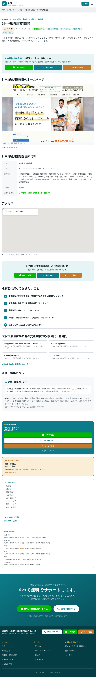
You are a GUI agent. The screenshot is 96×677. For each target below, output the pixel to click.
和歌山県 (38, 548)
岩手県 (17, 565)
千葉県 (23, 559)
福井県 (22, 554)
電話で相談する (68, 609)
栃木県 (34, 559)
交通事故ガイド (7, 659)
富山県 (11, 554)
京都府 (17, 548)
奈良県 (32, 548)
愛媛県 (43, 543)
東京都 (6, 559)
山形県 (32, 565)
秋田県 (27, 565)
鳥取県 (6, 543)
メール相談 (79, 67)
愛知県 (48, 554)
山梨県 (27, 554)
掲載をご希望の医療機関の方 (76, 646)
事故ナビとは (7, 646)
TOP (3, 10)
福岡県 (6, 537)
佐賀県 (11, 537)
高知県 (48, 543)
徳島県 (32, 543)
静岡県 (43, 554)
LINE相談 (71, 632)
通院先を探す (11, 10)
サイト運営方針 (39, 659)
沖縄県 (44, 537)
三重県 (6, 548)
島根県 (11, 543)
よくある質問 (7, 664)
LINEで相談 (20, 67)
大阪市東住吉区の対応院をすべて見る (16, 364)
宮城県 (22, 565)
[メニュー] (92, 4)
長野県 (32, 554)
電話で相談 (49, 67)
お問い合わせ (39, 646)
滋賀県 (11, 548)
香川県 (38, 543)
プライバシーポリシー (42, 651)
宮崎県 (32, 537)
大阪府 (20, 10)
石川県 (17, 554)
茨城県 (29, 559)
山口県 (27, 543)
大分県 (27, 537)
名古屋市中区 (11, 498)
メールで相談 (49, 446)
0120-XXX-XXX (49, 440)
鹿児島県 (38, 537)
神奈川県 (12, 559)
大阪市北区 (10, 495)
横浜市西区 (10, 492)
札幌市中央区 (11, 501)
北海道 (6, 565)
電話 (86, 4)
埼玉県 (18, 559)
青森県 (11, 565)
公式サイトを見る (8, 147)
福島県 (38, 565)
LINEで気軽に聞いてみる (36, 609)
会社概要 (68, 655)
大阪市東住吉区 (30, 10)
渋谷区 (8, 489)
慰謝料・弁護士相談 (9, 655)
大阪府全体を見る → (12, 521)
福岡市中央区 (11, 504)
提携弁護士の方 (71, 651)
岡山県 (17, 543)
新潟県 (6, 554)
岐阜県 (38, 554)
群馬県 (39, 559)
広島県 (22, 543)
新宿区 (8, 486)
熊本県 (22, 537)
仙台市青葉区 (11, 507)
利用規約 (37, 655)
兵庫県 (27, 548)
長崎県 (17, 537)
